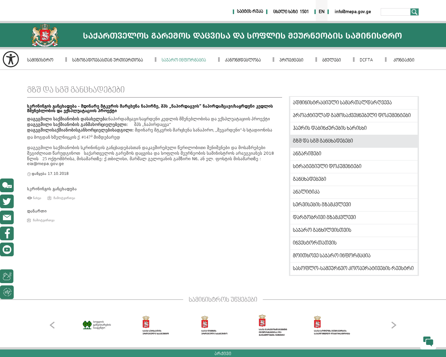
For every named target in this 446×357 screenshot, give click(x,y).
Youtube (7, 249)
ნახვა (37, 198)
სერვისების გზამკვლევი (322, 205)
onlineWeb (7, 201)
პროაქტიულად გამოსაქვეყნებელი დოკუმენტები (352, 115)
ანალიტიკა (306, 192)
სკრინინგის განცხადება (52, 189)
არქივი (223, 354)
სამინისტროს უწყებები (223, 300)
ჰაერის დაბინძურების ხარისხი (330, 128)
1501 (304, 11)
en (322, 11)
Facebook (7, 233)
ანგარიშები (307, 154)
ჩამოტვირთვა (64, 198)
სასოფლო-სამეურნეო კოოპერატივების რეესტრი (353, 268)
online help (7, 185)
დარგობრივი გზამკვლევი (324, 217)
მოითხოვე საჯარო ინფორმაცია (332, 256)
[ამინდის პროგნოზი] (22, 276)
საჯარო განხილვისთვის (322, 230)
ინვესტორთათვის (315, 243)
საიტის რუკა (250, 11)
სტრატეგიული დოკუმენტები (327, 166)
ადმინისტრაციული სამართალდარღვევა (342, 103)
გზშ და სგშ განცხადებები (76, 90)
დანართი (37, 211)
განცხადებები (309, 179)
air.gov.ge (40, 292)
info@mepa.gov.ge (7, 217)
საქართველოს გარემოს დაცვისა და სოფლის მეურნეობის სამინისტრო (45, 35)
